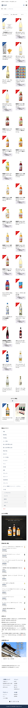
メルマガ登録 (5, 698)
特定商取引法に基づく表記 (7, 683)
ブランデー (5, 473)
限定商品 (5, 434)
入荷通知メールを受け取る (20, 37)
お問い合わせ (5, 687)
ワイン (4, 463)
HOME (15, 681)
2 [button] (12, 400)
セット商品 (5, 441)
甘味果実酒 (5, 479)
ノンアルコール (7, 492)
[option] (7, 412)
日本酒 (4, 466)
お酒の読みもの (16, 689)
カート (4, 696)
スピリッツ (5, 476)
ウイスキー (5, 460)
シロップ (6, 502)
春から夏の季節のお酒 (7, 444)
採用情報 (15, 696)
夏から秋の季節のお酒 (7, 447)
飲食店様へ (16, 694)
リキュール (5, 483)
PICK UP (5, 454)
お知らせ (15, 685)
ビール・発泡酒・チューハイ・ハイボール (11, 486)
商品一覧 (15, 687)
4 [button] (15, 400)
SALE (4, 508)
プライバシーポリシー (7, 685)
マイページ (5, 694)
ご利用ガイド (5, 681)
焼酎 (4, 470)
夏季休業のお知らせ (6, 622)
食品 (5, 505)
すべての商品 (6, 457)
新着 (4, 431)
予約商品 (5, 437)
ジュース (6, 495)
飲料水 (5, 499)
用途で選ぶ (5, 450)
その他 (4, 489)
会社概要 (15, 683)
